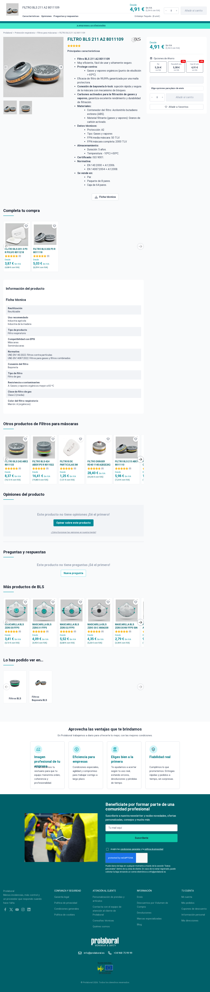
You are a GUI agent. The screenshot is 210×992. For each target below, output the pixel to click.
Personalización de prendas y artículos (108, 898)
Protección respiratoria (25, 33)
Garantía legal (61, 896)
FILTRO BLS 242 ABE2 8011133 (16, 463)
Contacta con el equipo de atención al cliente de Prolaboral (107, 910)
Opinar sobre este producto (73, 522)
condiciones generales (130, 849)
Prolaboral (7, 33)
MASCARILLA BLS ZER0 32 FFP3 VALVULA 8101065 (69, 626)
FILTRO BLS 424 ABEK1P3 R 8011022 (43, 463)
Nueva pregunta (73, 573)
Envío (140, 896)
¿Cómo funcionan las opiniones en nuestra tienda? (73, 532)
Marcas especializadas (149, 918)
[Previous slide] (6, 67)
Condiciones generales (66, 908)
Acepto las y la (137, 849)
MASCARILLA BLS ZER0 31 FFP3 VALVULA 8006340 (42, 626)
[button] (10, 107)
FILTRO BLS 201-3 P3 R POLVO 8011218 (16, 251)
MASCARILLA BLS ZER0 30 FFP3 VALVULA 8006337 (14, 626)
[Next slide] (60, 67)
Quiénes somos (101, 926)
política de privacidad (154, 849)
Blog (139, 924)
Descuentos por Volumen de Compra (152, 904)
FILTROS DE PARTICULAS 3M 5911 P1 (69, 463)
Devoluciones (144, 912)
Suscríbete (141, 837)
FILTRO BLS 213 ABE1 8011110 (126, 463)
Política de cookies (64, 914)
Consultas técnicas (103, 920)
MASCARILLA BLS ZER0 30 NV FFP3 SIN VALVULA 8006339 (126, 626)
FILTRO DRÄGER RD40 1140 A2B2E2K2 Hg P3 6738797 (98, 463)
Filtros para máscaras (47, 33)
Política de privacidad (65, 902)
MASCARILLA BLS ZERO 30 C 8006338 (97, 626)
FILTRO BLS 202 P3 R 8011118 (44, 251)
